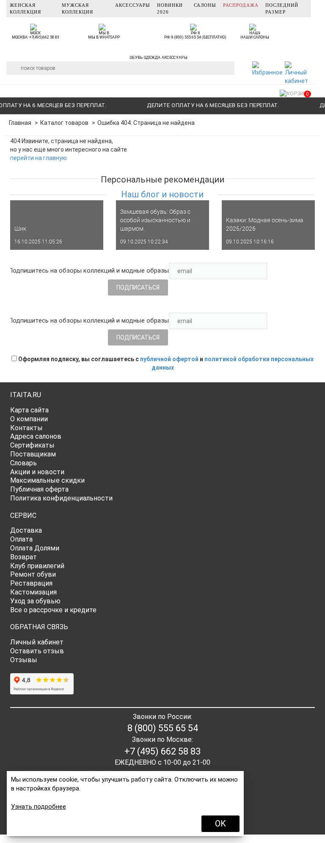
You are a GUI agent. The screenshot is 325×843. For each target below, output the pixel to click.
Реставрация (31, 583)
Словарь (23, 463)
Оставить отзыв (37, 651)
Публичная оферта (39, 489)
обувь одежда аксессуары (158, 56)
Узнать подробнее (38, 806)
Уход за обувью (35, 601)
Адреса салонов (35, 436)
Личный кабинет (36, 642)
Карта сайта (29, 410)
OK (220, 823)
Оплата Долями (34, 548)
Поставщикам (33, 454)
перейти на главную (38, 158)
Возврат (23, 557)
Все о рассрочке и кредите (53, 610)
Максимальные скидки (47, 480)
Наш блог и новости (162, 194)
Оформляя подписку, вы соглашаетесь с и (165, 363)
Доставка (26, 530)
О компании (29, 419)
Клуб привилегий (37, 566)
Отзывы (23, 660)
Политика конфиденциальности (61, 498)
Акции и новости (37, 472)
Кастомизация (33, 592)
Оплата (21, 539)
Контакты (26, 428)
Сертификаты (32, 445)
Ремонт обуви (33, 574)
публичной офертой (169, 359)
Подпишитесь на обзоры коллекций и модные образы (88, 270)
